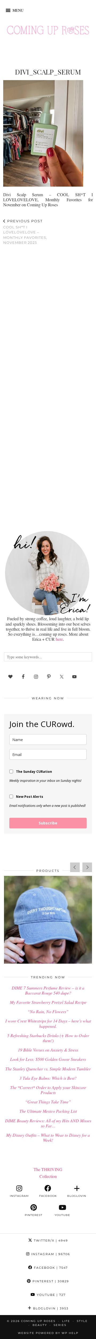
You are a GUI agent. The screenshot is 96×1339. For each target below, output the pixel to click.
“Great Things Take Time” (48, 1101)
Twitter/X (50, 1240)
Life (66, 1321)
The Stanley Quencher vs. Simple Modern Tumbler (48, 1068)
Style (82, 1321)
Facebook (50, 1268)
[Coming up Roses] (48, 31)
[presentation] (75, 867)
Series (60, 1325)
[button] (18, 10)
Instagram (50, 1254)
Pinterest (50, 1281)
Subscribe (48, 822)
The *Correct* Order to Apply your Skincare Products (48, 1090)
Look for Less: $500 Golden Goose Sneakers (48, 1059)
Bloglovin (50, 1308)
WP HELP (70, 1333)
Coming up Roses (38, 1321)
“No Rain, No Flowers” (48, 1011)
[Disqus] (48, 318)
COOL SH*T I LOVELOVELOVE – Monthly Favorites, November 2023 (25, 232)
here (59, 639)
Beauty (40, 1325)
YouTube (50, 1295)
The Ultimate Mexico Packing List (48, 1111)
